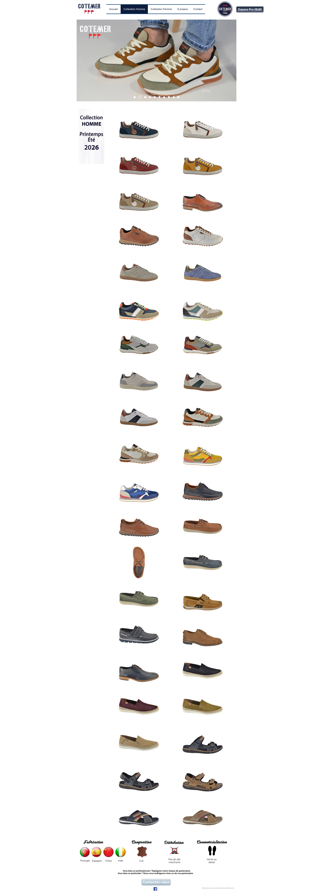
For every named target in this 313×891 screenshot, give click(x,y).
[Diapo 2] (139, 97)
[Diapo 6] (159, 97)
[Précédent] (81, 60)
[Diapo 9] (174, 97)
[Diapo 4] (150, 97)
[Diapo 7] (164, 97)
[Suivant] (232, 60)
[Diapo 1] (135, 97)
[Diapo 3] (144, 97)
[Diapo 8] (169, 97)
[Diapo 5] (155, 97)
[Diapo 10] (178, 97)
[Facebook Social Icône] (155, 889)
